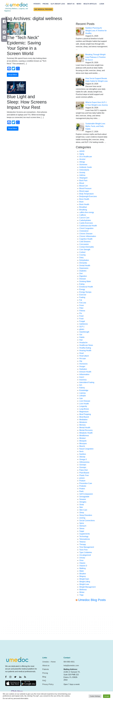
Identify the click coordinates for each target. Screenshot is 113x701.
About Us (70, 4)
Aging (81, 154)
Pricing (46, 4)
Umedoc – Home (49, 662)
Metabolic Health (86, 433)
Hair (81, 340)
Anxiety (82, 172)
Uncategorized (85, 555)
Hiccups (82, 358)
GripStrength (84, 332)
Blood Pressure (85, 188)
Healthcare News (86, 345)
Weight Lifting (84, 582)
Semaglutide (84, 497)
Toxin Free (83, 550)
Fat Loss (82, 303)
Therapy (82, 544)
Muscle (82, 446)
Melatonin (83, 422)
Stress (81, 528)
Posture (82, 481)
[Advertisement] (92, 622)
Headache (83, 342)
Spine (81, 523)
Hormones (83, 364)
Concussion (84, 244)
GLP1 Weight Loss (58, 4)
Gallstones (83, 324)
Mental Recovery (86, 430)
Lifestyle (82, 396)
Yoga (81, 595)
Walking (82, 568)
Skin (81, 507)
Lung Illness (84, 409)
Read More (12, 75)
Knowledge (83, 390)
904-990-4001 (69, 662)
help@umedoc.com (71, 665)
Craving (82, 255)
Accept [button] (106, 696)
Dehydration (84, 260)
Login (101, 4)
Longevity (83, 406)
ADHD (82, 151)
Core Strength (84, 249)
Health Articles (90, 4)
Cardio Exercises (86, 223)
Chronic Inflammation (87, 236)
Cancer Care (84, 218)
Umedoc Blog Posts (92, 600)
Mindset (82, 438)
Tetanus (82, 542)
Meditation (83, 420)
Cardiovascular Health (88, 226)
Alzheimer (83, 164)
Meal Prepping (85, 414)
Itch (80, 385)
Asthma (82, 175)
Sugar (81, 531)
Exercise (82, 295)
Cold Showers (84, 242)
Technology (83, 536)
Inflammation (84, 374)
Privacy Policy (48, 684)
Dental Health (84, 265)
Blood (81, 183)
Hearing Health (85, 350)
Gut (80, 335)
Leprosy (82, 393)
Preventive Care (85, 483)
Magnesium (84, 412)
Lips (81, 398)
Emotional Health (86, 287)
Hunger (82, 366)
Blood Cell (83, 186)
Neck (81, 451)
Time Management (86, 547)
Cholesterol (83, 231)
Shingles (82, 502)
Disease (82, 279)
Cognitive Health (85, 239)
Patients (37, 4)
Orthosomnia (84, 462)
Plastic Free (84, 475)
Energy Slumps (85, 292)
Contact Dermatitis (86, 247)
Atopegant (83, 178)
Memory (82, 425)
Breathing (83, 210)
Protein (82, 489)
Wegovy (82, 576)
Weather (82, 574)
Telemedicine (84, 539)
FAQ (44, 681)
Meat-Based (84, 417)
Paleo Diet (83, 470)
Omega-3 (83, 459)
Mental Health (84, 427)
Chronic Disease (85, 234)
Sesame (82, 499)
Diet (81, 273)
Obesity (82, 457)
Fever (81, 305)
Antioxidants (84, 170)
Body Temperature (86, 194)
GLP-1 (81, 327)
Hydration (83, 369)
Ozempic (82, 465)
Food (81, 316)
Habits (81, 337)
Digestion (83, 276)
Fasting (82, 297)
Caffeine (82, 215)
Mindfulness (84, 435)
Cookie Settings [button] (95, 696)
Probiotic (82, 486)
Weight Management (87, 587)
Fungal (82, 321)
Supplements (84, 534)
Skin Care (83, 510)
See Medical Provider (43, 9)
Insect (81, 377)
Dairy (81, 257)
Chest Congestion (86, 228)
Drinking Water (85, 281)
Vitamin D (83, 566)
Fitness (82, 311)
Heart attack (84, 356)
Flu (80, 313)
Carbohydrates (85, 220)
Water (81, 571)
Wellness (83, 590)
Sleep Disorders (85, 515)
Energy (82, 289)
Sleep (81, 512)
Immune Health (85, 372)
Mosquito (83, 441)
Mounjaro (83, 443)
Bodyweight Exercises (88, 196)
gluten (81, 329)
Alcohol (82, 159)
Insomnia (83, 380)
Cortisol (82, 252)
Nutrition (82, 454)
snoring (82, 518)
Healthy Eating (85, 348)
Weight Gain (84, 579)
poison (82, 478)
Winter (81, 592)
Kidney (82, 388)
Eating (81, 284)
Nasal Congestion (86, 449)
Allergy (82, 162)
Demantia (83, 263)
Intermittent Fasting (86, 382)
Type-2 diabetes (85, 552)
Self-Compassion (86, 494)
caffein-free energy (86, 212)
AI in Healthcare (85, 157)
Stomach (82, 526)
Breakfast (83, 207)
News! (79, 4)
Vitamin (82, 563)
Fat (80, 300)
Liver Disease (84, 401)
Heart (81, 353)
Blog (44, 677)
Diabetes (82, 271)
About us (45, 665)
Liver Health (84, 404)
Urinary (82, 558)
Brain (81, 202)
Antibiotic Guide (85, 167)
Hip (80, 361)
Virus (81, 560)
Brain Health (84, 204)
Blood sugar (84, 191)
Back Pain (83, 180)
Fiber (81, 308)
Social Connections (87, 520)
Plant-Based (84, 473)
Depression (83, 268)
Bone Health (84, 199)
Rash (81, 491)
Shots (81, 505)
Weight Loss (84, 584)
